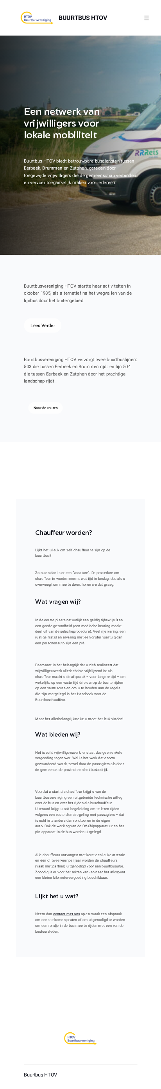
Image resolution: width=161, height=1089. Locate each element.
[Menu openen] (146, 17)
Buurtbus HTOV (83, 17)
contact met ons (66, 914)
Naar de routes (45, 407)
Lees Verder (42, 325)
